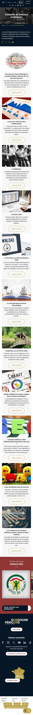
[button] (14, 602)
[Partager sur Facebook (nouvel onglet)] (2, 42)
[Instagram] (12, 5)
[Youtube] (17, 5)
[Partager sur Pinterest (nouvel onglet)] (9, 42)
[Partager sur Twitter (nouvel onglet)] (6, 42)
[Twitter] (15, 5)
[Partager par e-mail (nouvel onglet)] (13, 42)
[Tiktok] (23, 5)
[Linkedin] (20, 5)
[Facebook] (10, 5)
